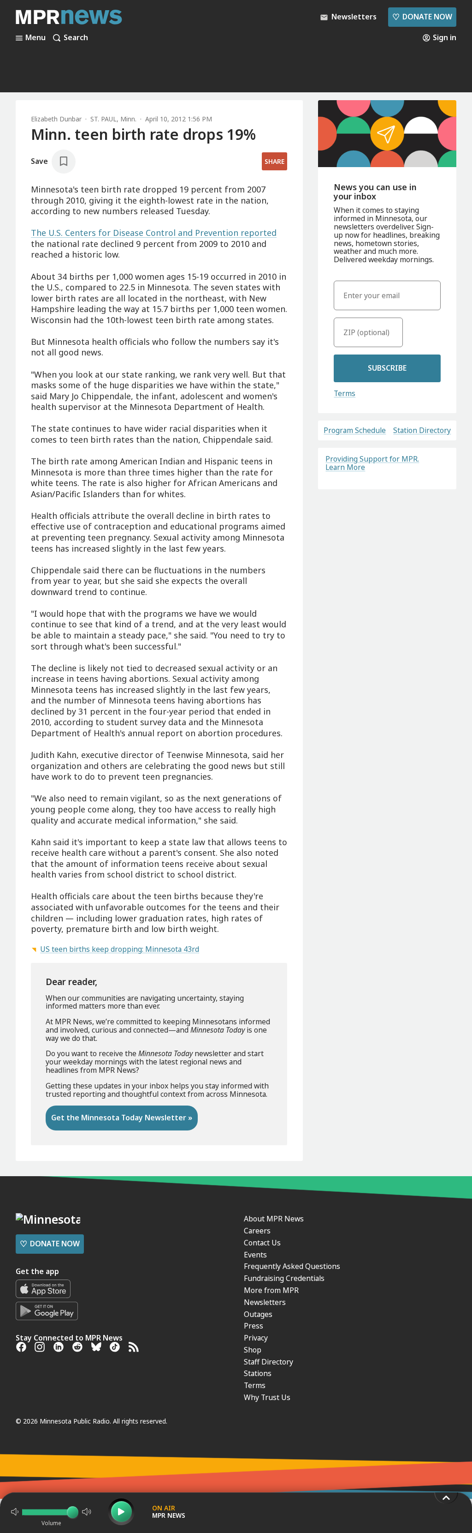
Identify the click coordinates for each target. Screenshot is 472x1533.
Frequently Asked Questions (292, 1266)
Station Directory (422, 431)
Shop (252, 1350)
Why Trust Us (267, 1397)
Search (76, 38)
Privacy (256, 1338)
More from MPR (271, 1290)
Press (253, 1326)
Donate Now (422, 16)
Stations (257, 1373)
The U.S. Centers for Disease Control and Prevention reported (154, 232)
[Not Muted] (14, 1511)
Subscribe (387, 368)
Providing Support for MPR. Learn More (372, 463)
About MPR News (274, 1219)
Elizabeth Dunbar (56, 118)
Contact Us (262, 1243)
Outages (258, 1314)
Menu (35, 38)
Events (255, 1255)
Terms (344, 393)
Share (274, 161)
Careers (257, 1231)
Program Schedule (355, 431)
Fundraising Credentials (284, 1278)
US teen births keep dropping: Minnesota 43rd (119, 949)
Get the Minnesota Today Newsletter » (121, 1117)
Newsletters (265, 1302)
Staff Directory (268, 1362)
